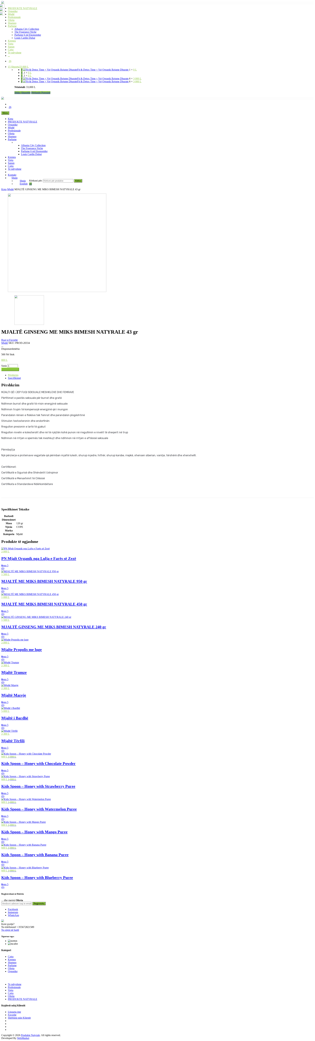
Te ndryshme (14, 52)
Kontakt (12, 174)
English (24, 183)
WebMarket (23, 1038)
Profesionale (14, 17)
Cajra (10, 49)
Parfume (12, 26)
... (9, 55)
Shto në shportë (10, 369)
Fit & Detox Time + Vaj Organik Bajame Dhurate (103, 69)
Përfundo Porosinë (40, 92)
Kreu (10, 118)
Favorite (12, 1014)
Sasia (4, 365)
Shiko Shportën (22, 92)
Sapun (11, 46)
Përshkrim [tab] (13, 375)
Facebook (13, 909)
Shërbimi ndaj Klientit (19, 1017)
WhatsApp (13, 915)
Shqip (14, 177)
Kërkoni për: (35, 180)
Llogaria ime (14, 1011)
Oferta (11, 20)
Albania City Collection (26, 29)
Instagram (13, 912)
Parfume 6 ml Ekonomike (27, 34)
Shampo (12, 23)
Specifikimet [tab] (14, 378)
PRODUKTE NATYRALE (22, 8)
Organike (13, 11)
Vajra (10, 43)
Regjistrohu (39, 903)
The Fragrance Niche (25, 32)
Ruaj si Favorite (9, 340)
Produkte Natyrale (30, 1035)
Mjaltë (11, 14)
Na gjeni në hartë (10, 930)
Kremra (12, 40)
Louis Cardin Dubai (24, 37)
